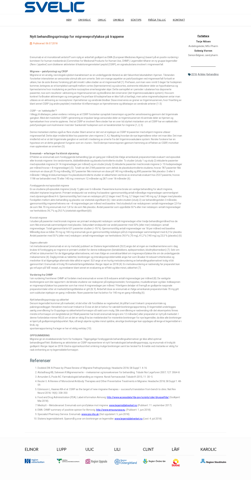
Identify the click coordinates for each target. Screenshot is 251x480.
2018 (194, 74)
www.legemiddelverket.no (123, 405)
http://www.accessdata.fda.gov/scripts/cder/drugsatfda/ (138, 397)
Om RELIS (118, 19)
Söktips (136, 19)
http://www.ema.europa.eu (110, 409)
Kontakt (179, 19)
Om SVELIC (84, 19)
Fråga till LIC (157, 19)
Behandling (212, 74)
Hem (68, 19)
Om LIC (102, 19)
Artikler (201, 74)
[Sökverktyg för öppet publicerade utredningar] (55, 7)
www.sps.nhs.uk (90, 414)
